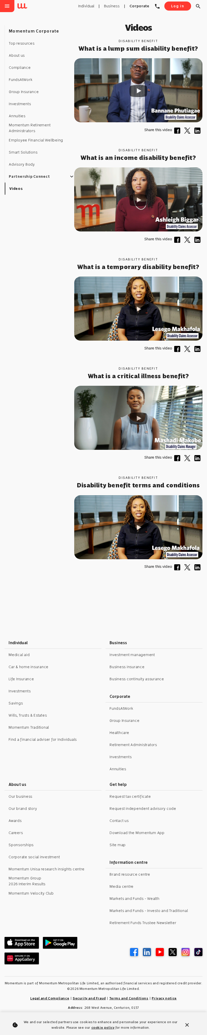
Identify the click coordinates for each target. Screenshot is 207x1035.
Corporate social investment (34, 857)
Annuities (118, 769)
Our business (20, 796)
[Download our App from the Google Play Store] (60, 943)
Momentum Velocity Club (31, 893)
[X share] (188, 132)
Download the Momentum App (137, 833)
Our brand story (23, 808)
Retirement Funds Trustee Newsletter (143, 923)
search (198, 6)
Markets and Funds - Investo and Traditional (149, 910)
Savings (16, 703)
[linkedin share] (198, 132)
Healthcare (119, 732)
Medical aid (19, 655)
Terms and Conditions (128, 998)
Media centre (122, 886)
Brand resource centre (130, 874)
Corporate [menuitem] (139, 6)
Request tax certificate (130, 796)
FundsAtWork (121, 708)
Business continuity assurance (137, 679)
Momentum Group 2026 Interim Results (27, 881)
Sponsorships (21, 845)
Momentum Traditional (29, 727)
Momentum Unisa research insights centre (46, 869)
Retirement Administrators (133, 745)
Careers (16, 833)
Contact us (119, 820)
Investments (20, 691)
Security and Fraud (89, 998)
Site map (118, 845)
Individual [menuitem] (86, 6)
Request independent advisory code (143, 808)
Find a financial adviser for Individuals (43, 739)
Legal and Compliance (49, 998)
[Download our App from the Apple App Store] (22, 943)
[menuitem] (23, 6)
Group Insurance (124, 720)
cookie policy (103, 1027)
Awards (15, 820)
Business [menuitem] (112, 6)
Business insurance (127, 667)
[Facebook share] (178, 132)
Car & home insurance (28, 667)
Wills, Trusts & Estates (28, 715)
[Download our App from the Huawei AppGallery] (22, 958)
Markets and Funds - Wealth (135, 898)
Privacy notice (164, 998)
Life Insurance (21, 679)
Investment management (132, 655)
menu (7, 6)
